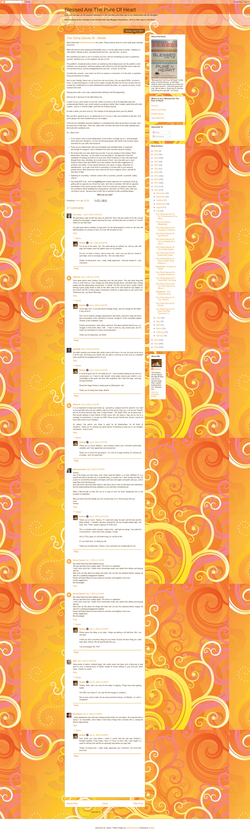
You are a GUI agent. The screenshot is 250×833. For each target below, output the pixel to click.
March (159, 328)
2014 (156, 340)
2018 (156, 179)
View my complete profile (155, 394)
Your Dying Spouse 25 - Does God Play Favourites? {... (165, 311)
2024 (156, 158)
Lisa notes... (78, 215)
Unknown (76, 277)
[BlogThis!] (98, 200)
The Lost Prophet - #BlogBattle (163, 223)
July (158, 211)
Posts (157, 132)
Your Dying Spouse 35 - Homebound (165, 234)
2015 (156, 190)
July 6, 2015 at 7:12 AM (90, 277)
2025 (156, 154)
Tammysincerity (79, 469)
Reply (75, 233)
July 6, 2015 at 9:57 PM (98, 442)
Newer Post (72, 803)
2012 (156, 347)
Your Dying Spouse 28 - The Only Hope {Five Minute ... (165, 286)
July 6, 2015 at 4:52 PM (90, 404)
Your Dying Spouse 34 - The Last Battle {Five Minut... (165, 241)
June (158, 318)
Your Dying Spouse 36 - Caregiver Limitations (165, 229)
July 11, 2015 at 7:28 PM (92, 714)
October (160, 200)
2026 (156, 151)
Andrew (82, 243)
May (158, 321)
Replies (78, 238)
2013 (156, 344)
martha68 (76, 349)
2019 (156, 176)
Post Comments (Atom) (110, 812)
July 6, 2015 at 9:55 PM (98, 370)
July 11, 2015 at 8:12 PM (98, 629)
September (161, 204)
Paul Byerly (77, 714)
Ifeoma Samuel (79, 560)
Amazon (154, 106)
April (158, 325)
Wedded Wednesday (87, 43)
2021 (156, 169)
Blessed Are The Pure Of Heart (100, 10)
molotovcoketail (132, 828)
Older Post (138, 803)
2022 (156, 165)
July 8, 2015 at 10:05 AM (86, 661)
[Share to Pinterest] (105, 200)
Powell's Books (157, 114)
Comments (159, 136)
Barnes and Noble (158, 110)
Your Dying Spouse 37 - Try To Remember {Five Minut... (166, 216)
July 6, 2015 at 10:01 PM (98, 516)
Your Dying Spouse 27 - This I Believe (165, 298)
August (159, 207)
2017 (156, 183)
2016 (156, 186)
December (160, 193)
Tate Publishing (157, 118)
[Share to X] (100, 200)
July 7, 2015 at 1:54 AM (95, 560)
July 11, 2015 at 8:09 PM (98, 735)
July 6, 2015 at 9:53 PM (98, 305)
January (160, 336)
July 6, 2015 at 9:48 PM (98, 243)
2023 (156, 162)
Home (105, 803)
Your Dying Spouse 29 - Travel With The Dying (166, 279)
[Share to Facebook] (103, 200)
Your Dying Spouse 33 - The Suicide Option (165, 248)
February (160, 332)
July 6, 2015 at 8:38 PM (95, 469)
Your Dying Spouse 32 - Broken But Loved (165, 254)
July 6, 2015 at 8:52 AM (90, 349)
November (160, 197)
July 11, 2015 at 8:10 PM (98, 682)
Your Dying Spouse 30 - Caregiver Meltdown (165, 273)
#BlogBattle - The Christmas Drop (163, 293)
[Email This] (96, 200)
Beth (75, 661)
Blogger (151, 828)
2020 (156, 172)
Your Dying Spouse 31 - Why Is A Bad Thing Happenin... (165, 261)
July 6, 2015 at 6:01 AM (93, 215)
